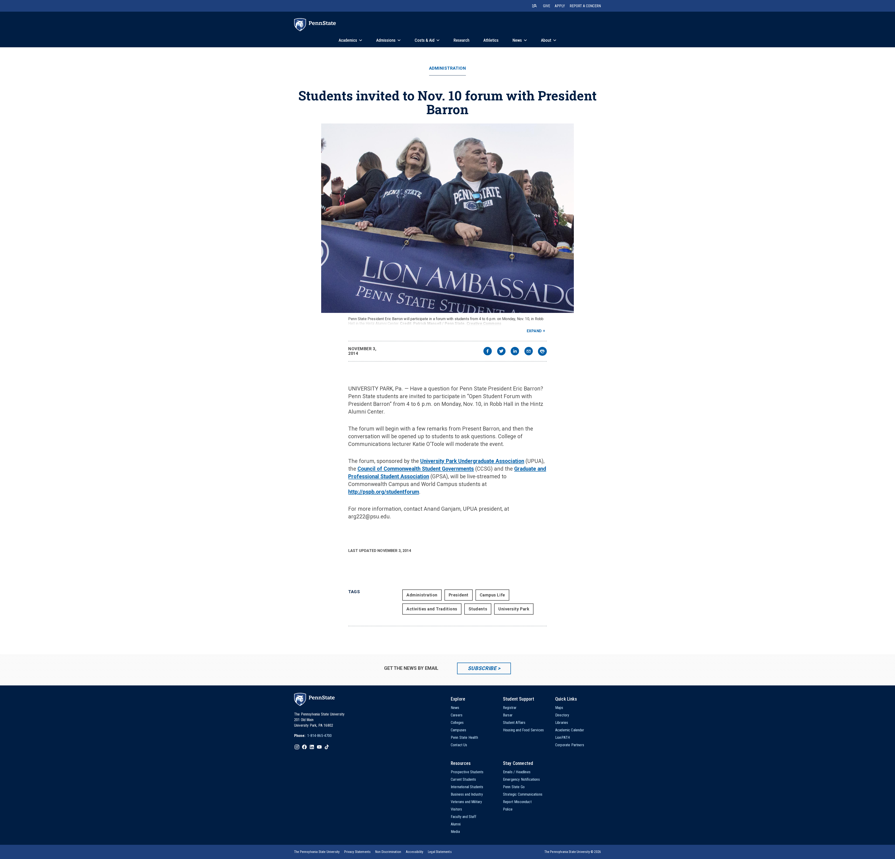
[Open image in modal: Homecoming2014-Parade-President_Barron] (447, 218)
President (458, 594)
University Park (513, 608)
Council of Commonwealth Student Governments (416, 469)
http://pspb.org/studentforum (383, 492)
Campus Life (492, 594)
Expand (534, 331)
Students (477, 608)
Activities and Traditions (431, 608)
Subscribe (482, 668)
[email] (528, 351)
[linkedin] (515, 351)
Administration (447, 68)
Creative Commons (484, 323)
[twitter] (501, 351)
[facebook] (487, 351)
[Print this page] (542, 351)
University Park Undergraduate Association (472, 461)
